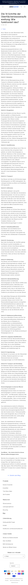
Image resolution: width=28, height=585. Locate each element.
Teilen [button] (4, 29)
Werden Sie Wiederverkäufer (10, 537)
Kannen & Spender (8, 484)
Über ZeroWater (7, 540)
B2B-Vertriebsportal (8, 544)
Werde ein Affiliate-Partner (10, 547)
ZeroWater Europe (13, 578)
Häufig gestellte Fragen (9, 522)
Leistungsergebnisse (8, 506)
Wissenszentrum (7, 503)
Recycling (5, 509)
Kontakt (5, 525)
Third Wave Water (7, 491)
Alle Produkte (6, 494)
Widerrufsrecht (14, 582)
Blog (4, 513)
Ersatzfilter (5, 488)
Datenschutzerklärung (15, 580)
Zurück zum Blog (15, 475)
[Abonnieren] (23, 556)
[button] (2, 6)
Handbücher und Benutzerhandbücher (13, 528)
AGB (22, 580)
